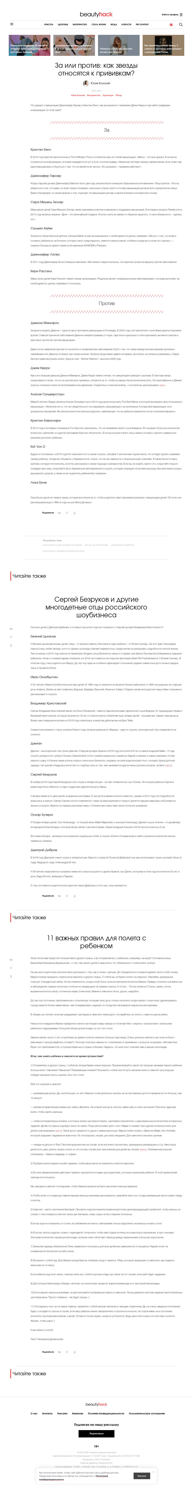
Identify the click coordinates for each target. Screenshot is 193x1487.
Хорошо (142, 1475)
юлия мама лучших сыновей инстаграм (62, 545)
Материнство (80, 25)
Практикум (108, 96)
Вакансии (77, 1414)
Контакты (47, 1414)
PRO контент (142, 25)
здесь (162, 385)
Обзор (118, 96)
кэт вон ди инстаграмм (96, 545)
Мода (114, 25)
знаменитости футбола (122, 545)
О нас (34, 1414)
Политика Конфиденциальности (106, 1414)
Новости (126, 25)
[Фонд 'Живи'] (171, 24)
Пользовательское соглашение (147, 1414)
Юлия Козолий (78, 96)
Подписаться (96, 1434)
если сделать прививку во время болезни (63, 551)
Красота (48, 25)
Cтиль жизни (99, 25)
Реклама (62, 1414)
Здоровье (63, 25)
